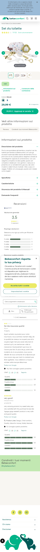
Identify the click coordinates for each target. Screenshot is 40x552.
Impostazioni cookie (20, 291)
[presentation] (36, 258)
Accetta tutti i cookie (20, 285)
